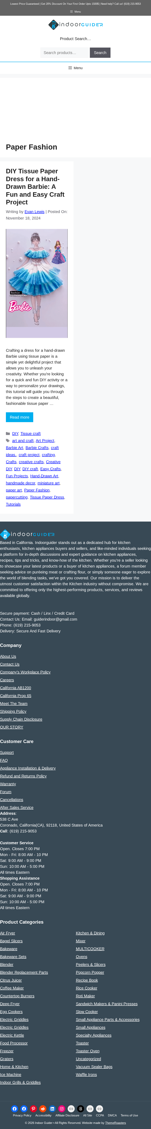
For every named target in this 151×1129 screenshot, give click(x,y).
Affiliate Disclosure (67, 1115)
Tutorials (13, 504)
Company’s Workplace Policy (25, 672)
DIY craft (30, 469)
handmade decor (20, 483)
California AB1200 (15, 688)
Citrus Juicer (11, 980)
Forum (5, 792)
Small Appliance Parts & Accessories (108, 1019)
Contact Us (9, 664)
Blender (6, 964)
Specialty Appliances (93, 1035)
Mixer (81, 941)
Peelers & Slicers (91, 964)
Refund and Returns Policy (23, 776)
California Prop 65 (15, 696)
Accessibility (43, 1115)
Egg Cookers (11, 1012)
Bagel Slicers (11, 941)
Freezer (7, 1051)
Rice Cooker (86, 988)
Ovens (81, 956)
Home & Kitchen (14, 1067)
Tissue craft (30, 433)
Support (7, 752)
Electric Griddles (14, 1019)
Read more (19, 417)
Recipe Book (87, 980)
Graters (6, 1059)
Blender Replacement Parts (24, 972)
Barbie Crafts (37, 448)
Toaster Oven (87, 1051)
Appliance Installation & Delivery (28, 768)
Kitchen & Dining (90, 933)
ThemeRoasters (115, 1122)
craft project (29, 455)
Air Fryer (7, 933)
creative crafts (31, 462)
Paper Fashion (37, 490)
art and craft (23, 440)
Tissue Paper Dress (47, 497)
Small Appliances (90, 1027)
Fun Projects (17, 476)
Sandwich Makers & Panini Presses (107, 1004)
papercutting (17, 497)
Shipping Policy (13, 711)
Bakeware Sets (13, 956)
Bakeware (8, 949)
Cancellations (11, 799)
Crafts (11, 462)
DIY (15, 433)
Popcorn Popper (90, 972)
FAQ (4, 760)
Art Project (45, 440)
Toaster (82, 1043)
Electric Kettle (12, 1035)
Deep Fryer (10, 1004)
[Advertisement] (75, 113)
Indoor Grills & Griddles (20, 1082)
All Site (87, 1115)
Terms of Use (129, 1115)
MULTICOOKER (90, 949)
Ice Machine (10, 1074)
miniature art (49, 483)
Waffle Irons (86, 1074)
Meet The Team (14, 703)
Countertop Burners (17, 996)
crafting (48, 455)
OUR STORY (11, 727)
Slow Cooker (87, 1012)
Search (100, 53)
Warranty (8, 784)
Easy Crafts (50, 469)
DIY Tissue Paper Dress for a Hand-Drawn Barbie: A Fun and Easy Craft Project (35, 186)
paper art (14, 490)
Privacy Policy (22, 1115)
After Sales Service (16, 807)
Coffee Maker (12, 988)
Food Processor (14, 1043)
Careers (7, 680)
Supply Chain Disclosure (21, 719)
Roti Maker (85, 996)
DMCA (112, 1115)
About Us (8, 656)
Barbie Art (14, 448)
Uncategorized (88, 1059)
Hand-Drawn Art (44, 476)
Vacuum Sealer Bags (94, 1067)
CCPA (100, 1115)
